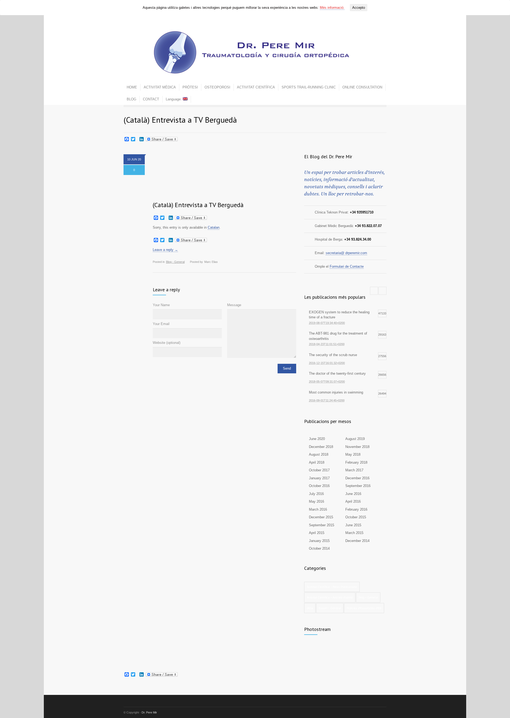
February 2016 (356, 509)
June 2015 (353, 525)
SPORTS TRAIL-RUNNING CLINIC (309, 87)
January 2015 (319, 541)
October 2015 (355, 517)
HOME (132, 87)
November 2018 (357, 447)
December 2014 (357, 541)
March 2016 (318, 509)
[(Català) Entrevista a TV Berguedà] (224, 174)
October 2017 (319, 470)
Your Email (161, 324)
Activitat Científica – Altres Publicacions (332, 586)
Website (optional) (166, 342)
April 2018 (316, 462)
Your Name (161, 305)
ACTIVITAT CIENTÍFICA (256, 87)
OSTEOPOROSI (217, 87)
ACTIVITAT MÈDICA (160, 87)
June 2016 (353, 494)
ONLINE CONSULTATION (362, 87)
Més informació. (332, 8)
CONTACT (151, 99)
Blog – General (368, 597)
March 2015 (354, 533)
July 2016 (316, 494)
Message (234, 305)
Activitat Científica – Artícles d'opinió (330, 597)
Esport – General (330, 608)
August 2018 (318, 454)
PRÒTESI (190, 87)
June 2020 (317, 439)
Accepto (358, 8)
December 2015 (321, 517)
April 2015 (316, 533)
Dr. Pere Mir (149, 712)
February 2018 (356, 462)
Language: (174, 99)
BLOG (131, 99)
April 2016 (353, 501)
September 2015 (321, 525)
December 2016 (357, 478)
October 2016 (319, 486)
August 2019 (355, 439)
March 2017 (354, 470)
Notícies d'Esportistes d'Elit (364, 608)
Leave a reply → (165, 250)
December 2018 (321, 447)
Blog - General (175, 261)
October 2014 (319, 548)
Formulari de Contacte (347, 266)
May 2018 (352, 454)
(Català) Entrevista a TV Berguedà (198, 205)
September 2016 (358, 486)
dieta (310, 608)
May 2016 (316, 501)
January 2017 (319, 478)
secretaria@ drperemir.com (346, 253)
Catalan (213, 227)
